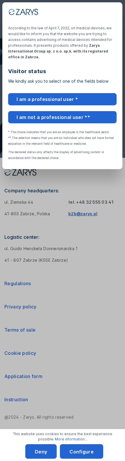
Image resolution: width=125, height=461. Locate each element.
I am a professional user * (47, 99)
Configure (81, 452)
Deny (41, 452)
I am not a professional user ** (53, 117)
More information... (71, 439)
